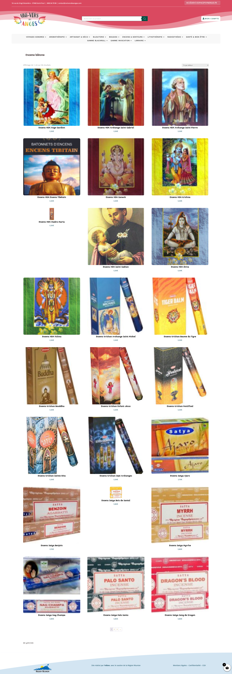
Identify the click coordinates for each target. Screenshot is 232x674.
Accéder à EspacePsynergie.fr (201, 2)
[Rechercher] (145, 18)
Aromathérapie (57, 37)
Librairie (139, 40)
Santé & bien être (195, 37)
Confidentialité (195, 665)
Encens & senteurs (132, 37)
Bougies (113, 37)
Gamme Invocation (120, 40)
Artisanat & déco (79, 37)
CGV (204, 665)
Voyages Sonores (35, 37)
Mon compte (212, 18)
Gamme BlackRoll (96, 40)
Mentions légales (180, 665)
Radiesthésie (174, 37)
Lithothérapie (155, 37)
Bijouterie (98, 37)
